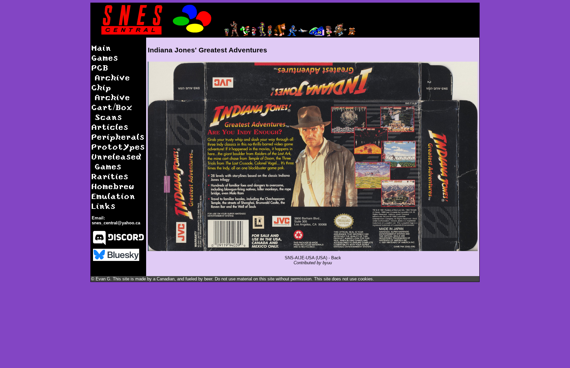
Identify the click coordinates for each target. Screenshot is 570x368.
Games (105, 57)
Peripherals (118, 136)
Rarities (110, 176)
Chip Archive (111, 92)
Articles (110, 126)
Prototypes (118, 146)
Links (104, 205)
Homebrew (113, 186)
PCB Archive (111, 72)
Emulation (114, 195)
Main (101, 47)
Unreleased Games (117, 161)
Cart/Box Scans (112, 111)
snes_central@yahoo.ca (116, 222)
